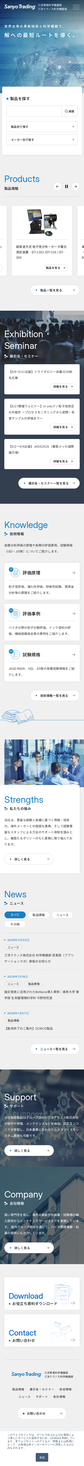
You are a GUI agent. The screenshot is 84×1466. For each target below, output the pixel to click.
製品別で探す (19, 127)
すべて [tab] (15, 915)
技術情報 (65, 1389)
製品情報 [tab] (39, 915)
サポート (42, 1396)
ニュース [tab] (62, 915)
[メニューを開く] (76, 7)
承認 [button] (42, 1457)
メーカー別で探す (22, 140)
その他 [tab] (15, 924)
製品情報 (18, 1389)
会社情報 (59, 1396)
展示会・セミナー (42, 1389)
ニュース (25, 1396)
